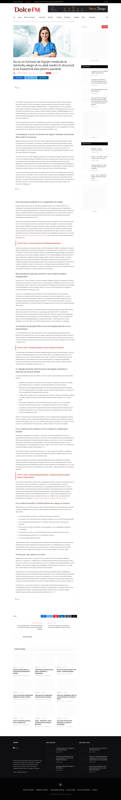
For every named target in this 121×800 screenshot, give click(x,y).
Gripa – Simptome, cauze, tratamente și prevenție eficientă (43, 722)
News (21, 21)
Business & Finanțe (29, 17)
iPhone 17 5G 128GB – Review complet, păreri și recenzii (99, 157)
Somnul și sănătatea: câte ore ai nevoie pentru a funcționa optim (66, 697)
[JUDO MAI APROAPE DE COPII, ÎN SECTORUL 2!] (85, 91)
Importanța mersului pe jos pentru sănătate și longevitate (44, 671)
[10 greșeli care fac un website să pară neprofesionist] (85, 73)
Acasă (19, 17)
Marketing (67, 17)
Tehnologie (92, 17)
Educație (50, 17)
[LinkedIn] (7, 98)
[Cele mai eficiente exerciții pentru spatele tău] (23, 710)
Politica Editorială (83, 790)
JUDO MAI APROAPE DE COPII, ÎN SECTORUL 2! (99, 90)
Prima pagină (16, 21)
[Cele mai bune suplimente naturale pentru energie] (45, 685)
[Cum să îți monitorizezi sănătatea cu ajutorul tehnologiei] (67, 710)
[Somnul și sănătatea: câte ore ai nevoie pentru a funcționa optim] (67, 685)
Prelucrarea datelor (57, 790)
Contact (95, 790)
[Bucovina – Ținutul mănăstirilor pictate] (85, 150)
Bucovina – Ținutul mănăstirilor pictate (96, 149)
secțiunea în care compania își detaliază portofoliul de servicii (50, 498)
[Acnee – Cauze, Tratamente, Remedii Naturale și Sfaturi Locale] (85, 177)
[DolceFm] (27, 9)
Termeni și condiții (42, 790)
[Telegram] (7, 106)
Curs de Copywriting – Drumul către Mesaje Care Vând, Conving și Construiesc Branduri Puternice (30, 627)
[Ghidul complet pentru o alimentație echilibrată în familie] (23, 659)
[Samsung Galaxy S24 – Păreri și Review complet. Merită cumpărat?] (85, 167)
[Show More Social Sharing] (50, 77)
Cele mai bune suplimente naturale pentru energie (43, 696)
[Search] (107, 17)
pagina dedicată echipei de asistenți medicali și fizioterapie (33, 235)
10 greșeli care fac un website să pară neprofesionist (48, 1)
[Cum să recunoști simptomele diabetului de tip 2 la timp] (23, 685)
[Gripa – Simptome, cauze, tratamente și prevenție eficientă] (45, 710)
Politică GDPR (70, 790)
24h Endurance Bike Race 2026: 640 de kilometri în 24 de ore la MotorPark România (99, 81)
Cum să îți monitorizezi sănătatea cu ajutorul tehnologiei (64, 722)
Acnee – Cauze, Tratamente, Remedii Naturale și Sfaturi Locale (99, 176)
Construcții (42, 17)
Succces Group (22, 73)
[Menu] (14, 17)
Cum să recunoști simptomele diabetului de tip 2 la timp (23, 696)
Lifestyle (59, 17)
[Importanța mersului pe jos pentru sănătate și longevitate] (45, 659)
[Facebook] (7, 90)
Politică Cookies (28, 790)
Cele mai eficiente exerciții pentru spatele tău (21, 721)
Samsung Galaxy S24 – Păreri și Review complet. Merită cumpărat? (99, 166)
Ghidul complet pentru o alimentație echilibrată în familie (21, 671)
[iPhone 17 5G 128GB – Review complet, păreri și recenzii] (85, 158)
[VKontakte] (7, 102)
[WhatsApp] (7, 111)
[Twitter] (7, 94)
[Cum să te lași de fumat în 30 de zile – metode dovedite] (67, 659)
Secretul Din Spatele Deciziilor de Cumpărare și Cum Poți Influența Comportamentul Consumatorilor (98, 758)
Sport (83, 17)
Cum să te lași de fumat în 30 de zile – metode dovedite (66, 670)
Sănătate (76, 17)
